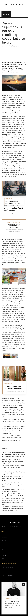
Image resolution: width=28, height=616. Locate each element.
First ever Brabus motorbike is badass (12, 202)
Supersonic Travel (9, 421)
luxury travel (6, 410)
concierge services (16, 405)
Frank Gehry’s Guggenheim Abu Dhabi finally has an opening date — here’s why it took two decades (13, 500)
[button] (24, 14)
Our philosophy (6, 535)
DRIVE (18, 398)
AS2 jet (14, 403)
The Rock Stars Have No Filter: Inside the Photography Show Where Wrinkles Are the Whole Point (14, 454)
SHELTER (3, 555)
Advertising (4, 537)
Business (12, 398)
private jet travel (7, 417)
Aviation (6, 398)
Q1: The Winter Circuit (7, 567)
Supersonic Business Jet (9, 419)
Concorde (5, 407)
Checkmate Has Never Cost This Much (13, 472)
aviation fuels (21, 403)
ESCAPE (3, 558)
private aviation (6, 414)
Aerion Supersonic (7, 95)
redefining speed (7, 97)
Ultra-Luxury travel (8, 424)
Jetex (21, 407)
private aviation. (16, 101)
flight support (13, 407)
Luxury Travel (6, 66)
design (7, 206)
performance (9, 210)
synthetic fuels (20, 421)
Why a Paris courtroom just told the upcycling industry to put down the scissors (12, 508)
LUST (2, 552)
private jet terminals (18, 414)
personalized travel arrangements (12, 412)
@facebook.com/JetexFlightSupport (16, 284)
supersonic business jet (9, 99)
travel (20, 68)
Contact (3, 540)
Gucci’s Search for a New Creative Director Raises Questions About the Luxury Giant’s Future (12, 604)
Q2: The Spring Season (7, 570)
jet (18, 407)
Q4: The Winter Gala (7, 575)
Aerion (6, 400)
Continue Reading (9, 611)
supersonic (16, 417)
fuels (16, 113)
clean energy (6, 405)
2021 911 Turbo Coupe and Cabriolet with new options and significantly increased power (11, 438)
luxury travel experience (17, 410)
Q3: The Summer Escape (7, 572)
